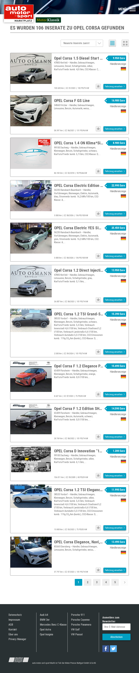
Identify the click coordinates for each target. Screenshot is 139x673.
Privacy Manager (17, 639)
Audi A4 (44, 614)
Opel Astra (45, 629)
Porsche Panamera (81, 624)
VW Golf (75, 629)
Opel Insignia (46, 634)
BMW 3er (45, 619)
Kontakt (12, 629)
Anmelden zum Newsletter (110, 619)
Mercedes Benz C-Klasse (53, 624)
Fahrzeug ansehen (114, 86)
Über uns (13, 634)
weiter (124, 582)
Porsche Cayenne (80, 619)
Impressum (14, 619)
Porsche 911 (78, 614)
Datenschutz (15, 614)
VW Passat (77, 634)
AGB (10, 624)
